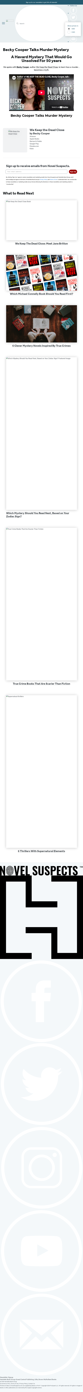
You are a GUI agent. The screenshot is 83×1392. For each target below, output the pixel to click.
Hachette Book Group (7, 1379)
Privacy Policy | (23, 1383)
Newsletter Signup (6, 1377)
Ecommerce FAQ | (5, 1383)
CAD (73, 32)
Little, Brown (38, 1379)
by (31, 133)
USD (73, 28)
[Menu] (3, 23)
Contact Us (31, 1383)
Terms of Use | (15, 1383)
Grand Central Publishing (25, 1379)
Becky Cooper (23, 66)
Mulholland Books (50, 1379)
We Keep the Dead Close (47, 66)
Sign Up (73, 172)
